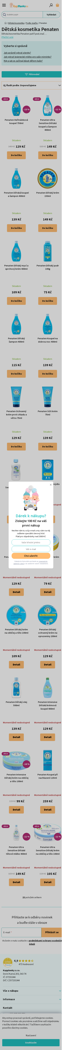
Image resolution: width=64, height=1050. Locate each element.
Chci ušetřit (31, 555)
